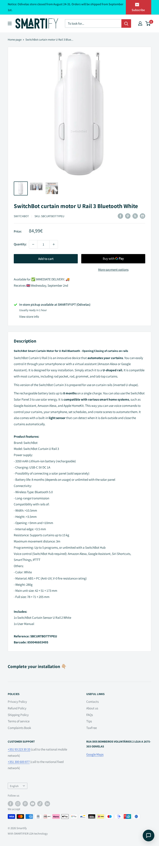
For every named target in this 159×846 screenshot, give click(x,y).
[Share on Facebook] (120, 216)
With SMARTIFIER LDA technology (28, 833)
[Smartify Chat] (148, 835)
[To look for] (126, 23)
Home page (15, 39)
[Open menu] (10, 23)
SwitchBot (21, 216)
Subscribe (138, 10)
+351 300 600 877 (19, 762)
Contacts (92, 701)
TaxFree (91, 728)
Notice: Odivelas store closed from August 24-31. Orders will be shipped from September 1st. (65, 7)
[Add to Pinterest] (127, 216)
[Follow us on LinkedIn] (47, 803)
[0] (148, 23)
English (14, 786)
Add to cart (46, 259)
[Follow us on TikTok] (40, 803)
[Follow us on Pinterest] (25, 803)
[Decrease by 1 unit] (33, 244)
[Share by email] (142, 216)
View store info (29, 316)
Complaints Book (19, 728)
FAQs (89, 715)
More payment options (113, 269)
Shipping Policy (18, 715)
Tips (89, 721)
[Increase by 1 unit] (54, 244)
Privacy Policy (17, 701)
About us (92, 708)
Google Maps (95, 754)
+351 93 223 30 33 (19, 749)
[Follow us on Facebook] (10, 803)
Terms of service (18, 721)
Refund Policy (17, 708)
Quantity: (20, 244)
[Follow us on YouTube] (32, 803)
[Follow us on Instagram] (18, 803)
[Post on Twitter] (135, 216)
